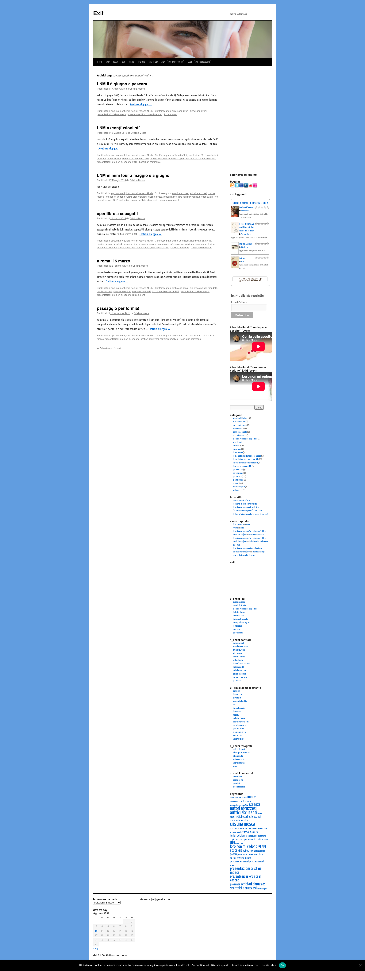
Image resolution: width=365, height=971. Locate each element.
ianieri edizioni (238, 616)
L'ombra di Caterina (246, 207)
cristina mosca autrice (240, 828)
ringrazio (141, 62)
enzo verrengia (235, 832)
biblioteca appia (180, 287)
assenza (254, 805)
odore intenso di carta (241, 722)
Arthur (235, 528)
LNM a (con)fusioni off (118, 127)
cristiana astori (104, 291)
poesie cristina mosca (240, 858)
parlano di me (238, 470)
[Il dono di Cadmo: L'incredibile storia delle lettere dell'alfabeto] (235, 233)
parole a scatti (238, 473)
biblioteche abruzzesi (249, 816)
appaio (131, 62)
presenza (235, 884)
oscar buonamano (239, 725)
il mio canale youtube (240, 619)
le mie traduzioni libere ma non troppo (247, 456)
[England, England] (235, 253)
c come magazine (239, 602)
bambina (260, 813)
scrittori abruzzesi (128, 200)
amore (251, 797)
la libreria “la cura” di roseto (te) (245, 504)
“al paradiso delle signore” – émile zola (247, 511)
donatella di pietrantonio (261, 829)
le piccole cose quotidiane (241, 839)
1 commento (170, 114)
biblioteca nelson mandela (203, 287)
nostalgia (236, 850)
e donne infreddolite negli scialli (244, 439)
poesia (233, 854)
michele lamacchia (239, 670)
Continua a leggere (141, 104)
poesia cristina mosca (242, 855)
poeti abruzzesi (256, 861)
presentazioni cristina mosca (111, 114)
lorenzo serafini (239, 843)
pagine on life (238, 780)
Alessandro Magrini (246, 234)
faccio (115, 62)
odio (256, 851)
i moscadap (237, 449)
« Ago (96, 948)
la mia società (237, 626)
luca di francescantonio (241, 664)
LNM (232, 843)
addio (232, 798)
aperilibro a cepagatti (117, 213)
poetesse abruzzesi (239, 861)
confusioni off (114, 158)
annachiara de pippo (240, 646)
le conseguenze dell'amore (256, 836)
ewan (235, 705)
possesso (232, 865)
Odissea (242, 258)
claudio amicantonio (200, 240)
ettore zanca (237, 653)
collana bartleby (180, 155)
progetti (236, 483)
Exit (98, 13)
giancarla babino (122, 291)
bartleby (234, 817)
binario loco (237, 694)
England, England (245, 244)
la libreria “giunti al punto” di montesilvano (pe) (250, 514)
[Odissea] (235, 267)
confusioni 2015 (198, 155)
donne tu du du (238, 435)
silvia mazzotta (238, 756)
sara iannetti (143, 247)
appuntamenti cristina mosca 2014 (239, 805)
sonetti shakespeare (262, 889)
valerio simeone (238, 763)
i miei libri (236, 446)
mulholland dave (239, 718)
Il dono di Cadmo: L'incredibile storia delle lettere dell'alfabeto (247, 227)
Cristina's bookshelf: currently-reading (250, 203)
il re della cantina (239, 708)
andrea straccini (239, 749)
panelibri (236, 783)
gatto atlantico (238, 660)
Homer (242, 261)
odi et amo (248, 850)
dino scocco (140, 244)
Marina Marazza (244, 211)
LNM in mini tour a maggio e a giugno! (134, 175)
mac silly (236, 715)
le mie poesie (238, 452)
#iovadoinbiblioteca (240, 418)
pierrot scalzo (238, 480)
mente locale (237, 777)
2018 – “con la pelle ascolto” (199, 62)
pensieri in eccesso (240, 677)
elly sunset (237, 698)
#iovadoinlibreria (239, 422)
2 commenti (139, 294)
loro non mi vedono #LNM (139, 110)
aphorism (236, 691)
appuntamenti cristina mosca (240, 801)
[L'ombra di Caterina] (235, 216)
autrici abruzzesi (198, 110)
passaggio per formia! (118, 308)
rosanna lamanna (127, 247)
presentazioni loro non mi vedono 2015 (117, 161)
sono (108, 62)
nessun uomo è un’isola (241, 500)
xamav (235, 766)
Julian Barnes (244, 247)
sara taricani (237, 735)
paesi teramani (238, 729)
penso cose (237, 476)
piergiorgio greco (239, 732)
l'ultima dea (237, 711)
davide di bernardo (123, 244)
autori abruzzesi (180, 110)
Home (99, 62)
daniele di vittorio (239, 605)
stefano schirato (239, 759)
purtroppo (237, 681)
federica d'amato (239, 612)
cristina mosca (104, 244)
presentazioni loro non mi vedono (145, 114)
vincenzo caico (238, 739)
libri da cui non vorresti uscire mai (245, 463)
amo (244, 798)
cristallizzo (153, 62)
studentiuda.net (239, 787)
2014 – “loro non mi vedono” (172, 62)
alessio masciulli (238, 643)
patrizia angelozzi (239, 674)
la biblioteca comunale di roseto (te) (246, 507)
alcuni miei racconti (240, 425)
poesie (252, 854)
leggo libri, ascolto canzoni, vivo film (246, 459)
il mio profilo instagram (241, 622)
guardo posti (237, 442)
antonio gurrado (239, 650)
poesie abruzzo (259, 855)
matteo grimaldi (238, 667)
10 (96, 930)
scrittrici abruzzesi (148, 200)
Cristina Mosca (137, 88)
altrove (236, 798)
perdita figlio (261, 851)
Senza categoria (239, 487)
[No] (360, 965)
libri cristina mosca (261, 839)
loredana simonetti (141, 291)
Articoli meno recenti (109, 348)
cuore (253, 829)
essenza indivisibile (240, 701)
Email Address (239, 302)
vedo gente (237, 490)
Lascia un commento (150, 161)
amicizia (241, 798)
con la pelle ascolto (240, 432)
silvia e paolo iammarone (241, 753)
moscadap (236, 629)
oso (123, 62)
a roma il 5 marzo (113, 261)
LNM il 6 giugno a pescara (122, 84)
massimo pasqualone (158, 244)
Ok (282, 965)
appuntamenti (118, 110)
